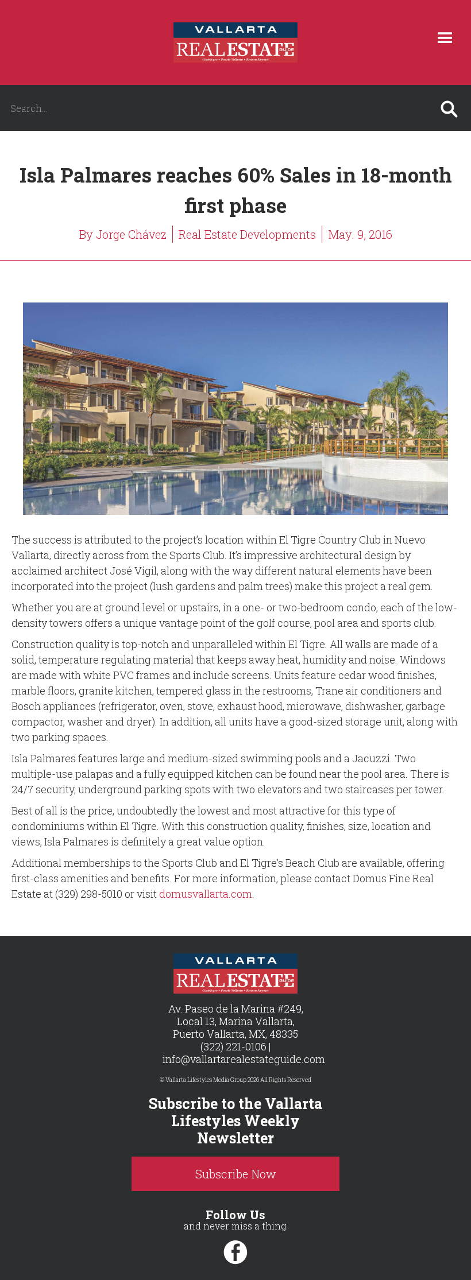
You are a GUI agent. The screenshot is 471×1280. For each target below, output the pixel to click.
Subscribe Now (235, 1173)
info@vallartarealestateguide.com (244, 1059)
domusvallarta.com (205, 894)
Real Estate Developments (247, 234)
